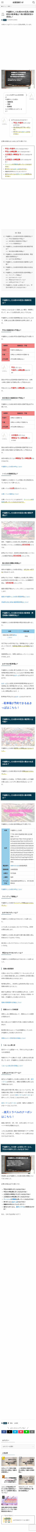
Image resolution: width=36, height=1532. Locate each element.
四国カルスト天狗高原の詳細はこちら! (13, 1038)
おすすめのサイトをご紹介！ (21, 1520)
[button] (4, 1431)
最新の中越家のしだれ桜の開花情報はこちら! (15, 596)
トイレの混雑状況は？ (15, 243)
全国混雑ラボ (18, 2)
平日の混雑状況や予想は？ (17, 239)
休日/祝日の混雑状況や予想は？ (18, 241)
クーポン (28, 1095)
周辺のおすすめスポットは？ (17, 280)
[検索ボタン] (33, 2)
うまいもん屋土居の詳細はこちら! (12, 1065)
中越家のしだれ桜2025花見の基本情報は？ (19, 272)
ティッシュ (8, 164)
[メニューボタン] (2, 2)
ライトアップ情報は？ (15, 275)
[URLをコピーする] (32, 1431)
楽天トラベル (20, 174)
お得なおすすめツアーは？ (17, 282)
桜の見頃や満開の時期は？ (17, 251)
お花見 (16, 1423)
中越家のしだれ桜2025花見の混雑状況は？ (19, 236)
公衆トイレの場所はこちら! (10, 494)
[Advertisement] (18, 46)
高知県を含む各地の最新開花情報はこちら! (14, 602)
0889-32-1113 (14, 865)
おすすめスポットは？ (15, 277)
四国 (5, 20)
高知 (11, 1423)
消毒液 (16, 164)
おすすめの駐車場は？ (15, 259)
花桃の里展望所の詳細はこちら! (11, 1002)
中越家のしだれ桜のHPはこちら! (11, 466)
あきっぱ (24, 132)
